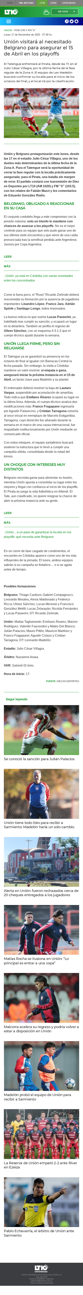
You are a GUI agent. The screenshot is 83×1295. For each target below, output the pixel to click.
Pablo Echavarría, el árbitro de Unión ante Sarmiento (39, 1233)
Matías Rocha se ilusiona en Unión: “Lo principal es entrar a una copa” (36, 961)
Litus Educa (68, 3)
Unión (8, 30)
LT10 (42, 3)
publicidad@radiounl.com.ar (41, 1281)
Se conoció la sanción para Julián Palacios (39, 759)
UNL (10, 3)
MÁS (7, 266)
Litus (53, 3)
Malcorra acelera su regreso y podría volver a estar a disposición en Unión (41, 1029)
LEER (8, 256)
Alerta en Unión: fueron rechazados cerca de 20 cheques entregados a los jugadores (41, 893)
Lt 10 (11, 12)
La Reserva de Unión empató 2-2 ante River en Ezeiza (40, 1165)
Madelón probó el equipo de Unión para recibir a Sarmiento (37, 1097)
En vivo (63, 11)
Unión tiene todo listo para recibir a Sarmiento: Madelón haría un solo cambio (39, 825)
